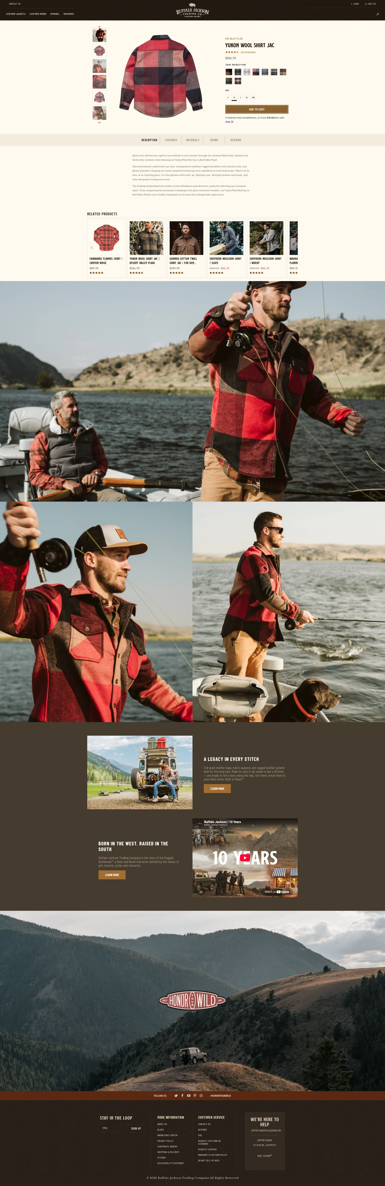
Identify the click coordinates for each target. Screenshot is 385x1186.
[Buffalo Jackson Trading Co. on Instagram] (201, 1096)
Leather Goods (38, 13)
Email (105, 1127)
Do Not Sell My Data (208, 1160)
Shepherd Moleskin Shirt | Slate (226, 260)
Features (171, 140)
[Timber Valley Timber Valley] (238, 81)
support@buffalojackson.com (266, 1130)
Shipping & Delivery (168, 1152)
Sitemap (161, 1157)
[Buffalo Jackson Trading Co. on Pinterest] (195, 1096)
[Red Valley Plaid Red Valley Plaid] (256, 72)
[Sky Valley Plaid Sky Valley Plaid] (265, 72)
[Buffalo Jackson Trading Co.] (192, 10)
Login (356, 3)
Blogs (160, 1129)
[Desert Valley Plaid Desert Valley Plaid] (229, 72)
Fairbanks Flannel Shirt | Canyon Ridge (106, 260)
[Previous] (113, 77)
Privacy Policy (165, 1140)
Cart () (371, 3)
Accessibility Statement (170, 1163)
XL (247, 97)
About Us (162, 1124)
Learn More (217, 788)
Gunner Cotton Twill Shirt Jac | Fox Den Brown (183, 260)
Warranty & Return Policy (212, 1154)
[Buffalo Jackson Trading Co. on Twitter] (176, 1096)
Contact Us (15, 3)
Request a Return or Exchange (209, 1142)
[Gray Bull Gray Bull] (247, 72)
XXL (253, 97)
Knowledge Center (167, 1135)
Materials (192, 140)
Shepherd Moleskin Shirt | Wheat (266, 260)
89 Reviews (250, 52)
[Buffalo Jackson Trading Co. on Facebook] (182, 1096)
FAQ (200, 1135)
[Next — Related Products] (293, 244)
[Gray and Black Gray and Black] (238, 72)
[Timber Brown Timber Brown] (283, 72)
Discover (69, 13)
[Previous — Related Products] (92, 248)
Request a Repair (207, 1149)
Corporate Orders (167, 1146)
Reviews (236, 140)
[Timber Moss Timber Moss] (229, 81)
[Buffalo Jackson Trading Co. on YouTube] (188, 1096)
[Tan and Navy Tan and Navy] (274, 72)
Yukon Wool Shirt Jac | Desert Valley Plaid (145, 260)
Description (149, 140)
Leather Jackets (16, 13)
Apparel (55, 13)
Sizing (214, 140)
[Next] (207, 77)
